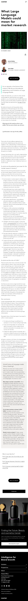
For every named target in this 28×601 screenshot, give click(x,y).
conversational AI (12, 223)
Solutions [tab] (3, 564)
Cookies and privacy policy (6, 593)
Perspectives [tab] (4, 567)
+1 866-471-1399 (5, 582)
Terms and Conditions (5, 591)
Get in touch (11, 355)
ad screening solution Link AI (19, 346)
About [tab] (3, 570)
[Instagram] (2, 586)
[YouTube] (6, 586)
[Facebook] (4, 586)
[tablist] (14, 576)
